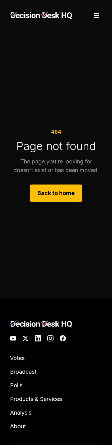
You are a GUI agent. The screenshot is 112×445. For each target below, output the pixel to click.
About (18, 426)
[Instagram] (50, 338)
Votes (17, 358)
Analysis (20, 412)
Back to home (56, 193)
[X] (25, 338)
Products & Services (36, 399)
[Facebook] (63, 338)
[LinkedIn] (38, 338)
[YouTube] (13, 338)
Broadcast (23, 371)
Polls (16, 385)
